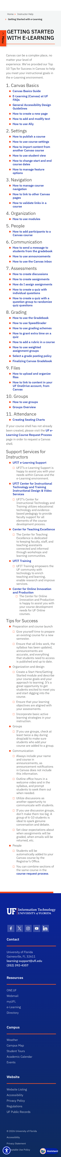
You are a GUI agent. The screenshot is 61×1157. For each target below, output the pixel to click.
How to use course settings (31, 142)
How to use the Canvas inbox (32, 261)
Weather (12, 1040)
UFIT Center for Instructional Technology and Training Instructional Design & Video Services (32, 488)
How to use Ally (23, 124)
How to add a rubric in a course (34, 342)
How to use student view (29, 155)
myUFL (11, 1001)
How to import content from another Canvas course (31, 148)
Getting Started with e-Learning (25, 19)
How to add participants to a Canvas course (32, 233)
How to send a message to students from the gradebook (32, 249)
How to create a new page (30, 114)
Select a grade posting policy (32, 356)
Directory (13, 1013)
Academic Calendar (19, 1057)
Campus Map (15, 1045)
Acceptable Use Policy (18, 1149)
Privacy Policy (16, 1101)
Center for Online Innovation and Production (32, 590)
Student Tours (16, 1051)
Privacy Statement (16, 1143)
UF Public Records (18, 1112)
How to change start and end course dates (32, 162)
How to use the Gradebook (31, 318)
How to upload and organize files (32, 375)
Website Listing (17, 1089)
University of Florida (26, 1131)
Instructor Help (25, 14)
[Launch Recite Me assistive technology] (6, 1150)
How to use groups (25, 402)
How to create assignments (31, 279)
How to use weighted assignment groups (27, 349)
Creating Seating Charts (29, 420)
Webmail (12, 996)
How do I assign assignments (32, 284)
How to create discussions (30, 274)
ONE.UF (12, 990)
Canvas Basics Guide (27, 91)
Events (11, 1062)
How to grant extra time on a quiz (32, 335)
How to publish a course (29, 136)
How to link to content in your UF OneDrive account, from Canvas (32, 385)
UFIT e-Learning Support (29, 463)
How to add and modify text (31, 119)
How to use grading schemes (32, 328)
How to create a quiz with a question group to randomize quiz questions (32, 301)
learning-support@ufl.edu (24, 961)
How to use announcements (31, 256)
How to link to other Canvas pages (31, 196)
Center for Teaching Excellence (34, 529)
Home (10, 14)
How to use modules (26, 219)
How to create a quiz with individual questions (30, 291)
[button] (3, 38)
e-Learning (14, 1007)
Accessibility (15, 1095)
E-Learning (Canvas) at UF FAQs (30, 98)
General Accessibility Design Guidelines (32, 106)
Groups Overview (24, 407)
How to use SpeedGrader (29, 323)
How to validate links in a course (29, 204)
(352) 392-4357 (17, 965)
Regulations (14, 1106)
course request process (32, 873)
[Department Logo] (31, 911)
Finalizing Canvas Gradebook (32, 361)
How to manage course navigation (28, 187)
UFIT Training (22, 561)
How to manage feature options (28, 171)
